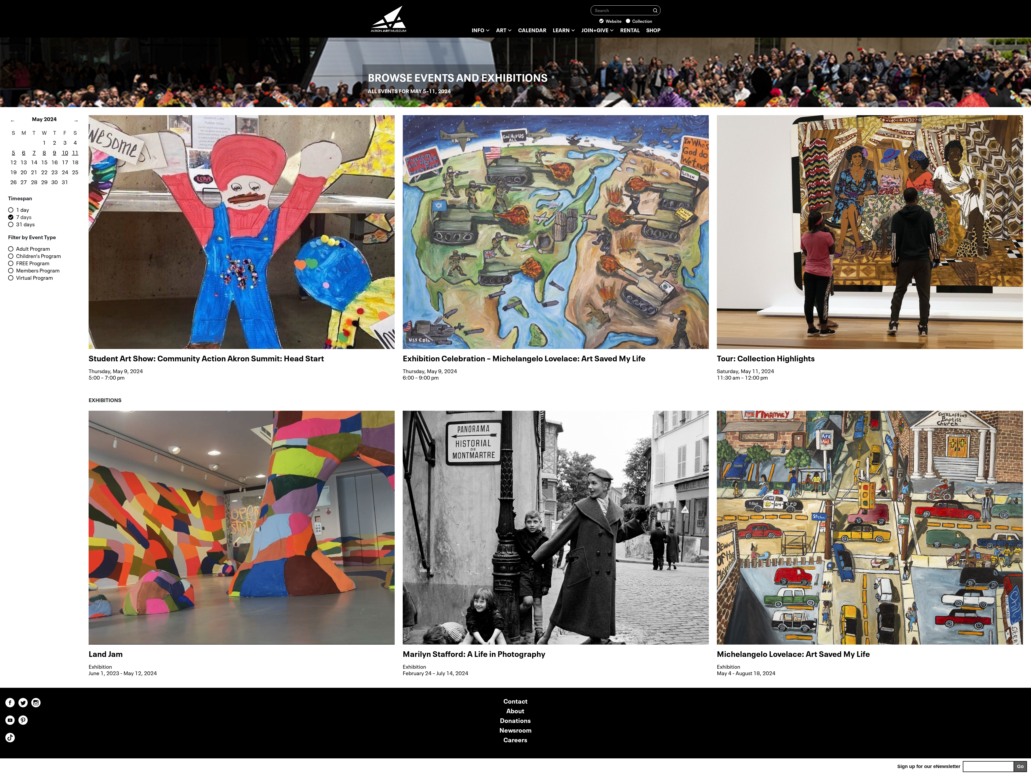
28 (34, 181)
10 (65, 152)
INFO (478, 30)
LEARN (561, 30)
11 (75, 152)
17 (65, 162)
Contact (515, 700)
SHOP (653, 30)
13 (23, 162)
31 (65, 181)
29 (44, 181)
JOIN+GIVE (595, 30)
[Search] (655, 10)
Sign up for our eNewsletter (928, 766)
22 (44, 172)
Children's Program (38, 255)
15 (44, 162)
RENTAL (630, 30)
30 (54, 181)
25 (75, 172)
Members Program (38, 270)
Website (614, 20)
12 (13, 162)
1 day (22, 209)
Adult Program (33, 248)
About (515, 710)
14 (34, 162)
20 (23, 172)
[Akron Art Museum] (403, 21)
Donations (515, 720)
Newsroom (515, 729)
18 (75, 162)
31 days (25, 224)
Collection (642, 20)
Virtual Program (34, 277)
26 (13, 181)
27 (23, 181)
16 (54, 162)
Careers (515, 739)
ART (501, 30)
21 (34, 172)
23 (54, 172)
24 (65, 172)
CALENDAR (532, 30)
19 (13, 172)
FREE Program (32, 263)
